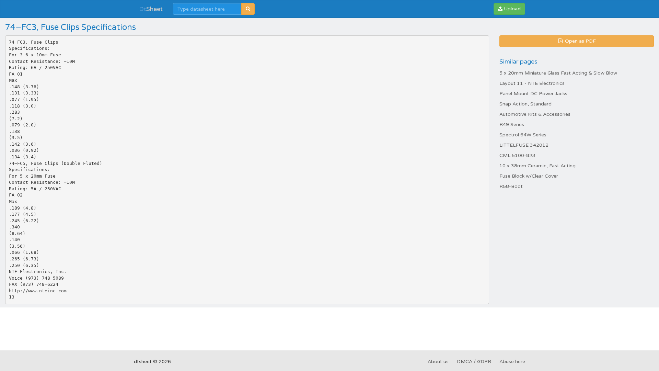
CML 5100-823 (517, 155)
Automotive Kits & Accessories (534, 114)
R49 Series (511, 124)
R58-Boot (511, 186)
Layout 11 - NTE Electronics (532, 83)
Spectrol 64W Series (522, 135)
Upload (511, 9)
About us (438, 361)
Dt (151, 9)
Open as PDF (580, 41)
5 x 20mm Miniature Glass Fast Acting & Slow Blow (558, 73)
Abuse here (512, 361)
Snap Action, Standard (525, 104)
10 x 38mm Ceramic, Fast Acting (537, 166)
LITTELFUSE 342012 (523, 145)
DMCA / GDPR (474, 361)
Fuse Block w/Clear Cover (528, 176)
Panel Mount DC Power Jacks (533, 94)
